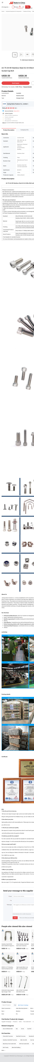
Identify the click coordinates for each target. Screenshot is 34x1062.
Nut (17, 1028)
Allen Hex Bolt (23, 1040)
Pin (17, 1014)
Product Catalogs (23, 1005)
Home (3, 11)
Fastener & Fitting (27, 11)
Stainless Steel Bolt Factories (10, 1040)
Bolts (31, 1008)
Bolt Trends (5, 1047)
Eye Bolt (29, 1028)
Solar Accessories (6, 1008)
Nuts (3, 1011)
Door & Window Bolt (8, 1028)
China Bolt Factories (8, 1036)
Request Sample (27, 86)
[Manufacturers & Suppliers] (17, 2)
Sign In (4, 122)
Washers (18, 1011)
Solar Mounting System (22, 1008)
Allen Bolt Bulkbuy (16, 1047)
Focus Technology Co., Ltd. (20, 1055)
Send (15, 917)
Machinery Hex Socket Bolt (9, 1043)
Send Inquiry (15, 83)
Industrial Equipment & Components (13, 11)
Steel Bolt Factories (20, 1036)
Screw (22, 1028)
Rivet (3, 1014)
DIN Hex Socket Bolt (24, 1043)
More (3, 1050)
